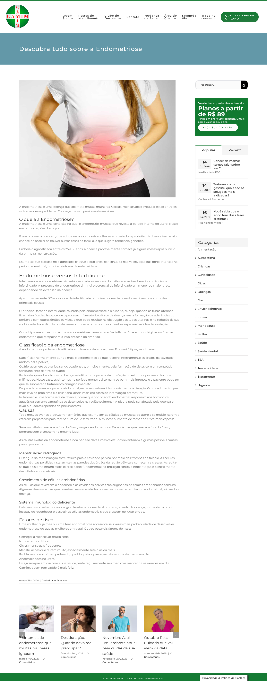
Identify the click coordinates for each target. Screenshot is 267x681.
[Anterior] (22, 635)
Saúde (202, 342)
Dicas (202, 283)
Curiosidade (49, 580)
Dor (200, 300)
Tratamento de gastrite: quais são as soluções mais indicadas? (228, 189)
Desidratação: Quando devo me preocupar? (76, 643)
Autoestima (206, 258)
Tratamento (206, 376)
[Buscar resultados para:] (218, 84)
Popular (208, 150)
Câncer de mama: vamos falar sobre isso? (226, 164)
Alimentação (207, 249)
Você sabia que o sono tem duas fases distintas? (229, 215)
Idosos (203, 317)
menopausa (206, 326)
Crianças (204, 266)
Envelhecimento (210, 309)
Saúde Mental (208, 351)
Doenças (62, 580)
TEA (200, 359)
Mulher (203, 334)
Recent (234, 150)
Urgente (204, 385)
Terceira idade (208, 368)
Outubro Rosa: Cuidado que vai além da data (158, 643)
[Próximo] (176, 635)
